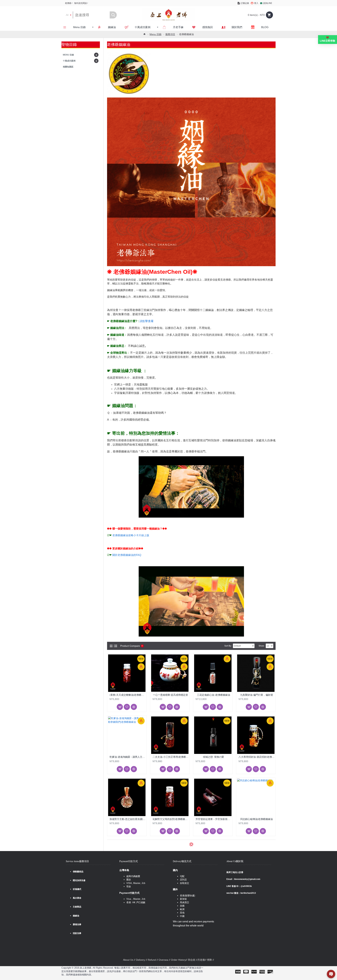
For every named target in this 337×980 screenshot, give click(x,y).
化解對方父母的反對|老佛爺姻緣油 (171, 819)
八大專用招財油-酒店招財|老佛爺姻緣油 (257, 756)
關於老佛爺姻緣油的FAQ (126, 554)
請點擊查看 (147, 321)
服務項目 (170, 34)
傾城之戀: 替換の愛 (213, 756)
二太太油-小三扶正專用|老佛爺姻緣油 (171, 756)
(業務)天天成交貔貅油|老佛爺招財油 (128, 694)
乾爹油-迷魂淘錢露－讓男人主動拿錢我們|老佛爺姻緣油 (128, 756)
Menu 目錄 (155, 34)
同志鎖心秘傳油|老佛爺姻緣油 (256, 819)
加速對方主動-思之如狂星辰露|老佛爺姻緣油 (128, 819)
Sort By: (228, 646)
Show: (262, 646)
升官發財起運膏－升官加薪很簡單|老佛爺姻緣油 (214, 819)
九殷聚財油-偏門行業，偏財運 (256, 694)
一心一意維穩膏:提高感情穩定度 (170, 694)
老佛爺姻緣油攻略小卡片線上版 (130, 535)
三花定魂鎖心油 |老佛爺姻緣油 (213, 694)
